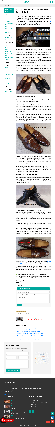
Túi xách (7, 76)
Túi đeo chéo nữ (9, 72)
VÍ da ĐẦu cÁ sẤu (9, 28)
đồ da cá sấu (9, 45)
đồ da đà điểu (9, 89)
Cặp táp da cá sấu (9, 57)
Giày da (7, 62)
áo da (7, 86)
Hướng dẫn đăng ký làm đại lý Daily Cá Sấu (39, 402)
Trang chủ (6, 5)
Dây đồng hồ (8, 51)
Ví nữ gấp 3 (7, 26)
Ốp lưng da (7, 49)
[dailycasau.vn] (30, 411)
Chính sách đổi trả (33, 406)
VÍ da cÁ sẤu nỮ (8, 19)
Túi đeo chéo (8, 69)
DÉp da (6, 47)
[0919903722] (52, 417)
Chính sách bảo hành (34, 404)
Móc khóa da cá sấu (8, 54)
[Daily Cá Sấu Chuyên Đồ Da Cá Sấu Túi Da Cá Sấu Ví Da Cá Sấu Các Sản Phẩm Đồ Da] (27, 2)
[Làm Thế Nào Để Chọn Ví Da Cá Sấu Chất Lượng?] (7, 406)
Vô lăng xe (7, 59)
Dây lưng (8, 35)
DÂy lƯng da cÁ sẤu (8, 38)
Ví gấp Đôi (7, 21)
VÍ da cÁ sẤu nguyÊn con (8, 31)
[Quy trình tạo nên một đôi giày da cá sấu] (7, 401)
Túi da (7, 65)
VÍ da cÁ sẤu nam (9, 17)
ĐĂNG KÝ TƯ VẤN (13, 371)
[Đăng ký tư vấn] (52, 413)
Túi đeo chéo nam (9, 74)
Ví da (7, 14)
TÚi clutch (7, 67)
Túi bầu (7, 83)
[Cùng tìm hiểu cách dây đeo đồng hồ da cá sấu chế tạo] (7, 411)
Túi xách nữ (8, 78)
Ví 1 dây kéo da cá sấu (9, 24)
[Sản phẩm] (52, 421)
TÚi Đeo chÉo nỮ (9, 91)
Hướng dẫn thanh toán (35, 400)
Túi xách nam (8, 81)
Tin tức (11, 5)
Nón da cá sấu (9, 42)
